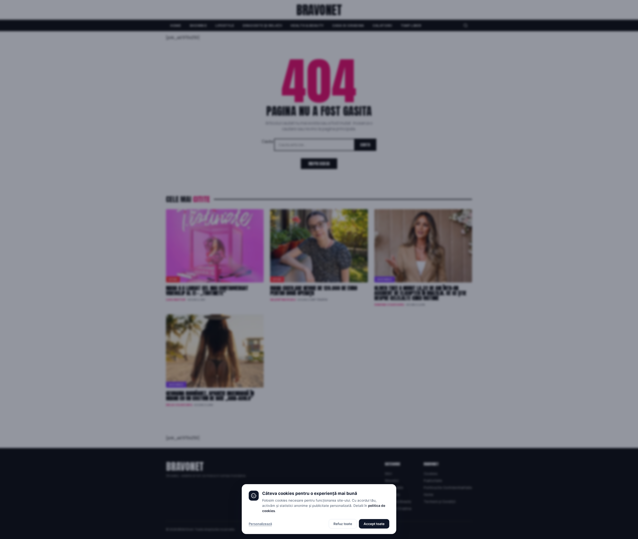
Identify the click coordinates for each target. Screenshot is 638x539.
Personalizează (260, 524)
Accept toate (374, 524)
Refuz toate (342, 524)
